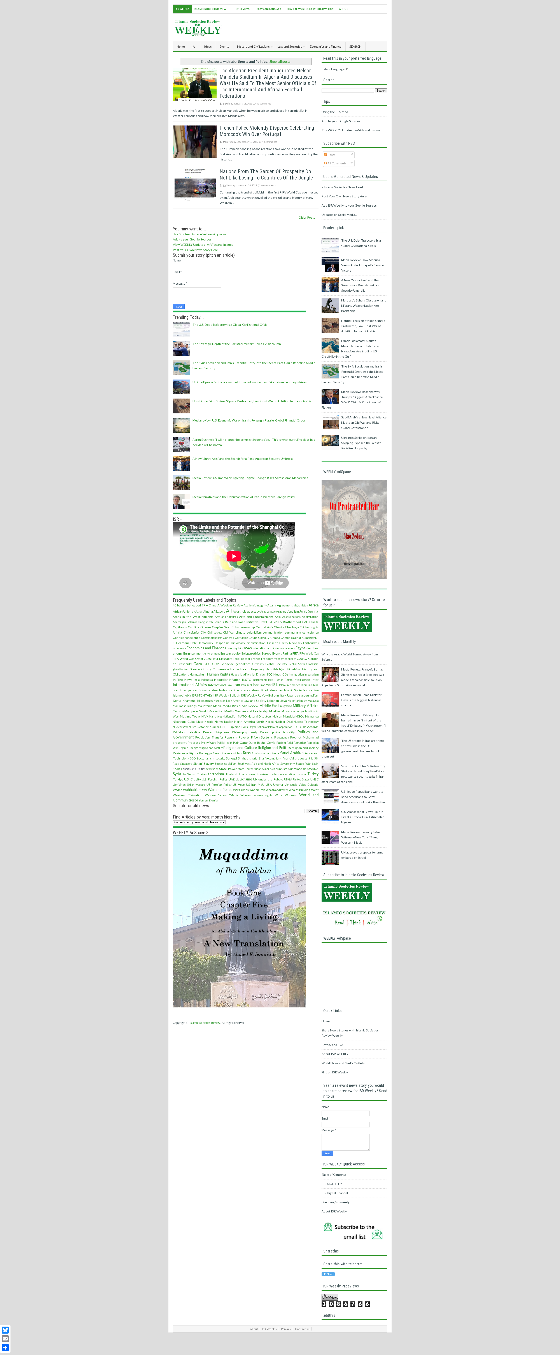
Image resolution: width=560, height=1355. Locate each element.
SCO (193, 758)
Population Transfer (209, 737)
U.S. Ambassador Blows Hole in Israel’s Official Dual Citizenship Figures (362, 817)
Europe (266, 653)
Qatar (244, 742)
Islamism (313, 690)
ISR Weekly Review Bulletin (260, 695)
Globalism (312, 664)
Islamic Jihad (259, 690)
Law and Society (255, 700)
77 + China (209, 605)
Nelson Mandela (284, 716)
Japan (290, 695)
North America (244, 721)
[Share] (5, 1347)
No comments (263, 103)
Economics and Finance (205, 648)
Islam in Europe (182, 690)
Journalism (311, 695)
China (177, 632)
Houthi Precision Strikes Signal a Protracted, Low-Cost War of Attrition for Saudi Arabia (252, 401)
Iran (236, 684)
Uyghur (278, 784)
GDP (215, 664)
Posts (331, 155)
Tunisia (301, 774)
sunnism (281, 769)
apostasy (253, 611)
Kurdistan (220, 700)
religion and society (305, 748)
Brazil (263, 622)
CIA (203, 632)
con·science (310, 632)
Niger (199, 721)
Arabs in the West (186, 616)
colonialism (254, 632)
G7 (305, 658)
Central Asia (264, 627)
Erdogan (247, 653)
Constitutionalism (211, 637)
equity (236, 653)
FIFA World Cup (308, 653)
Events (277, 653)
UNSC (314, 779)
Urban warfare (196, 784)
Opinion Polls (238, 727)
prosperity (180, 742)
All (194, 46)
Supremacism (297, 769)
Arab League (268, 611)
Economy (231, 648)
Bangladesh (205, 622)
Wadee (177, 790)
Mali (175, 706)
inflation (234, 679)
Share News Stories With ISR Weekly (310, 8)
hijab (282, 669)
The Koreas (246, 774)
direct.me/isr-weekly (336, 1202)
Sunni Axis (268, 769)
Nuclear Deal (283, 721)
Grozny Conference (215, 669)
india (197, 679)
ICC (269, 674)
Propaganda (281, 737)
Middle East (269, 705)
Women (245, 795)
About (343, 8)
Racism (281, 742)
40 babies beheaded (187, 605)
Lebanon (273, 700)
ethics (256, 653)
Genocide (227, 664)
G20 (300, 658)
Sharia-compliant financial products (283, 758)
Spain (315, 763)
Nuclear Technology (306, 721)
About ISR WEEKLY (335, 1054)
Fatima (287, 653)
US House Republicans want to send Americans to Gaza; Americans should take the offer (363, 797)
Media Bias (230, 706)
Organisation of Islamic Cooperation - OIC (273, 727)
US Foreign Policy (218, 784)
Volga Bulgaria (308, 784)
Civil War (229, 632)
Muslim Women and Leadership (246, 711)
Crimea (275, 637)
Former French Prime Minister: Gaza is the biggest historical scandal (361, 700)
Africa (314, 605)
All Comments (337, 163)
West (315, 790)
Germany (258, 664)
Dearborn (182, 643)
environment (212, 653)
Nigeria (209, 721)
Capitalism (180, 627)
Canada (313, 622)
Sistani (198, 763)
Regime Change (188, 748)
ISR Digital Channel (335, 1193)
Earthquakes (311, 643)
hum (203, 674)
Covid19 (264, 637)
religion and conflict (210, 748)
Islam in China (310, 685)
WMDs (233, 795)
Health (245, 669)
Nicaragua (312, 716)
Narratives (215, 716)
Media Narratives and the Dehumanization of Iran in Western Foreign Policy (243, 497)
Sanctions (272, 753)
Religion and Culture (240, 747)
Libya (283, 700)
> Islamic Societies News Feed (342, 187)
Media (217, 706)
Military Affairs (305, 705)
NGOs (300, 716)
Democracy (205, 643)
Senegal (231, 758)
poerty (253, 732)
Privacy (286, 1329)
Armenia (207, 616)
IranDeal (246, 685)
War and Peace (220, 789)
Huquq (235, 674)
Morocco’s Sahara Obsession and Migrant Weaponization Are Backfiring (363, 305)
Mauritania (205, 706)
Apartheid (240, 611)
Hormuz (195, 674)
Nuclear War (180, 727)
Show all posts (280, 61)
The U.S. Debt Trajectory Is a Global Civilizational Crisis (229, 324)
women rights (263, 795)
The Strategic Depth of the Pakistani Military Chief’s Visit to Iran (236, 344)
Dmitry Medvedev (290, 643)
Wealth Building (299, 790)
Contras (228, 637)
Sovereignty (287, 763)
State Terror (245, 769)
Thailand (231, 774)
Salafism (260, 753)
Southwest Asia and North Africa (258, 763)
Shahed (243, 758)
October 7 (204, 727)
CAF (305, 622)
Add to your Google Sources (192, 239)
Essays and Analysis (269, 8)
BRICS (277, 622)
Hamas (234, 669)
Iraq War (266, 685)
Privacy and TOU (333, 1045)
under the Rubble (270, 779)
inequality (221, 679)
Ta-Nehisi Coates (194, 774)
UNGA (288, 779)
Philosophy (239, 732)
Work (278, 795)
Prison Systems (262, 737)
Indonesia (207, 679)
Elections (312, 648)
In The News (182, 679)
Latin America (234, 700)
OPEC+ (224, 727)
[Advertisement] (307, 27)
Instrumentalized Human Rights (272, 679)
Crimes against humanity (298, 637)
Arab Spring (308, 611)
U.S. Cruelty (192, 779)
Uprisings (179, 784)
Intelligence (302, 679)
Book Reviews (241, 8)
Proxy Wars (208, 742)
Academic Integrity (255, 605)
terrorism (216, 774)
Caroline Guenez (199, 627)
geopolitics (242, 664)
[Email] (5, 1338)
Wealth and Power (277, 790)
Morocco (178, 711)
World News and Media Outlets (343, 1063)
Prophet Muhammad (304, 737)
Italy (283, 695)
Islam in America (289, 685)
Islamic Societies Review (210, 8)
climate (240, 632)
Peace (207, 732)
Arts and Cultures (226, 616)
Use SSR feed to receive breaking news (199, 234)
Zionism (214, 800)
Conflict (178, 637)
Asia (278, 616)
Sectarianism (205, 758)
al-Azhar (197, 611)
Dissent (272, 643)
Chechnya (292, 627)
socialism (230, 763)
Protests (194, 742)
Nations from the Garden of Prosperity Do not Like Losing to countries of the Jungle (266, 174)
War (204, 790)
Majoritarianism (297, 700)
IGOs (285, 674)
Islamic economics (239, 690)
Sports (177, 769)
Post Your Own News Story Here (195, 250)
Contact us (302, 1329)
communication (273, 632)
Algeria (208, 611)
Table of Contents (334, 1174)
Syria (177, 774)
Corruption (241, 637)
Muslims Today (190, 716)
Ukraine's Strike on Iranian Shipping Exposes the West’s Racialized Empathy (361, 443)
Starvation (212, 769)
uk (237, 779)
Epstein (225, 653)
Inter (315, 679)
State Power (228, 769)
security (220, 758)
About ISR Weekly (334, 1211)
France (256, 658)
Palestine (193, 732)
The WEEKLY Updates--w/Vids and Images (351, 130)
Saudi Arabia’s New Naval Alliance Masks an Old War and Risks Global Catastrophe (364, 422)
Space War (303, 763)
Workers (291, 795)
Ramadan (300, 742)
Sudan (257, 769)
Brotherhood (292, 622)
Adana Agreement (280, 605)
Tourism (262, 774)
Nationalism (230, 716)
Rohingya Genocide (212, 753)
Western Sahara (216, 795)
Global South (297, 664)
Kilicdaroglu (205, 700)
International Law (220, 685)
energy (177, 653)
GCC (207, 664)
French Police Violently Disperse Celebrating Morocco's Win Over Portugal (267, 131)
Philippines (221, 732)
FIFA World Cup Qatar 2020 (192, 658)
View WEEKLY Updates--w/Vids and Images (203, 244)
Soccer (219, 763)
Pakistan (179, 732)
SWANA (312, 769)
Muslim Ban (216, 711)
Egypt (300, 648)
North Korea (264, 721)
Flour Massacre (222, 658)
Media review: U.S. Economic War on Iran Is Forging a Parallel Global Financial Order (248, 420)
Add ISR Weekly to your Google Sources (349, 205)
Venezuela (291, 784)
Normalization (224, 721)
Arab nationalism (287, 611)
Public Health (225, 742)
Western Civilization (187, 795)
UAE (232, 779)
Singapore (186, 763)
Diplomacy (238, 643)
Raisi (290, 742)
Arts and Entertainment (256, 616)
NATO (242, 716)
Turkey (313, 774)
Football (245, 658)
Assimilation (310, 616)
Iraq (256, 684)
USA (269, 784)
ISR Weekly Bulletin (226, 695)
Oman (216, 727)
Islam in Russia (201, 690)
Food (236, 658)
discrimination (256, 643)
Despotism (222, 643)
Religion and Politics (274, 747)
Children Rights (309, 627)
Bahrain (192, 622)
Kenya (177, 700)
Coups (252, 637)
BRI (270, 622)
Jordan (299, 695)
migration (286, 706)
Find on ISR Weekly (335, 1072)
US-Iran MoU (255, 784)
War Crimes (241, 790)
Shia (310, 758)
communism (293, 632)
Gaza (197, 663)
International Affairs (190, 684)
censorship (247, 627)
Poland (265, 732)
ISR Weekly (182, 8)
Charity (279, 627)
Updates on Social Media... (339, 214)
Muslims (274, 711)
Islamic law (275, 690)
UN (255, 779)
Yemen (203, 800)
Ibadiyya (245, 674)
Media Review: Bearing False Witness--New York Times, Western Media (360, 837)
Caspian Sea (220, 627)
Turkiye (178, 779)
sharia (253, 758)
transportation (286, 774)
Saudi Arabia (290, 753)
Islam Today (218, 690)
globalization (180, 669)
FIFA (295, 653)
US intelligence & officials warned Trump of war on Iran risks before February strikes (249, 382)
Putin (236, 742)
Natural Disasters (260, 716)
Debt (193, 643)
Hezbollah (272, 669)
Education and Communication (274, 648)
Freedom (267, 658)
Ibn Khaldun (259, 674)
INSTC (246, 679)
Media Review (248, 706)
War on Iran (257, 790)
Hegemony (257, 669)
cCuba (234, 627)
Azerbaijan (179, 622)
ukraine (246, 779)
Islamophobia (182, 695)
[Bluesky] (5, 1330)
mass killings (188, 706)
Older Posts (307, 217)
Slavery (209, 763)
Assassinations (291, 616)
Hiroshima (294, 669)
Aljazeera (219, 611)
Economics (179, 648)
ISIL (275, 684)
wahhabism (192, 789)
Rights (193, 753)
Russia (248, 753)
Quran (252, 742)
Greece (194, 669)
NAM (204, 716)
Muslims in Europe (293, 711)
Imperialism (311, 674)
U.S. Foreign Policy (215, 779)
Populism (231, 737)
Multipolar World (196, 711)
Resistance (180, 753)
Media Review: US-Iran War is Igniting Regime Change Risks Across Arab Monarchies (250, 478)
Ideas (277, 674)
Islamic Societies (295, 690)
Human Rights (218, 674)
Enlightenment (193, 653)
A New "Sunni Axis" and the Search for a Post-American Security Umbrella (242, 458)
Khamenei (189, 700)
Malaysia (313, 700)
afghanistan (301, 605)
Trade (272, 774)
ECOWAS (245, 648)
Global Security (276, 664)
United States (301, 779)
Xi (196, 800)
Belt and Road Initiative (242, 622)
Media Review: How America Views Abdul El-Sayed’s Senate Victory (362, 265)
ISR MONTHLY (202, 695)
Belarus (219, 622)
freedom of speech (285, 658)
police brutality (283, 732)
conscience (192, 637)
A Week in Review (230, 605)
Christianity (192, 632)
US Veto (239, 784)
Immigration (296, 674)
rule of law (234, 753)
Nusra (192, 727)
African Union (182, 611)
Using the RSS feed (335, 112)
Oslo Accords (309, 727)
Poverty (244, 737)
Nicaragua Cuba (184, 721)
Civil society (214, 632)
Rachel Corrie (266, 742)
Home (181, 46)
